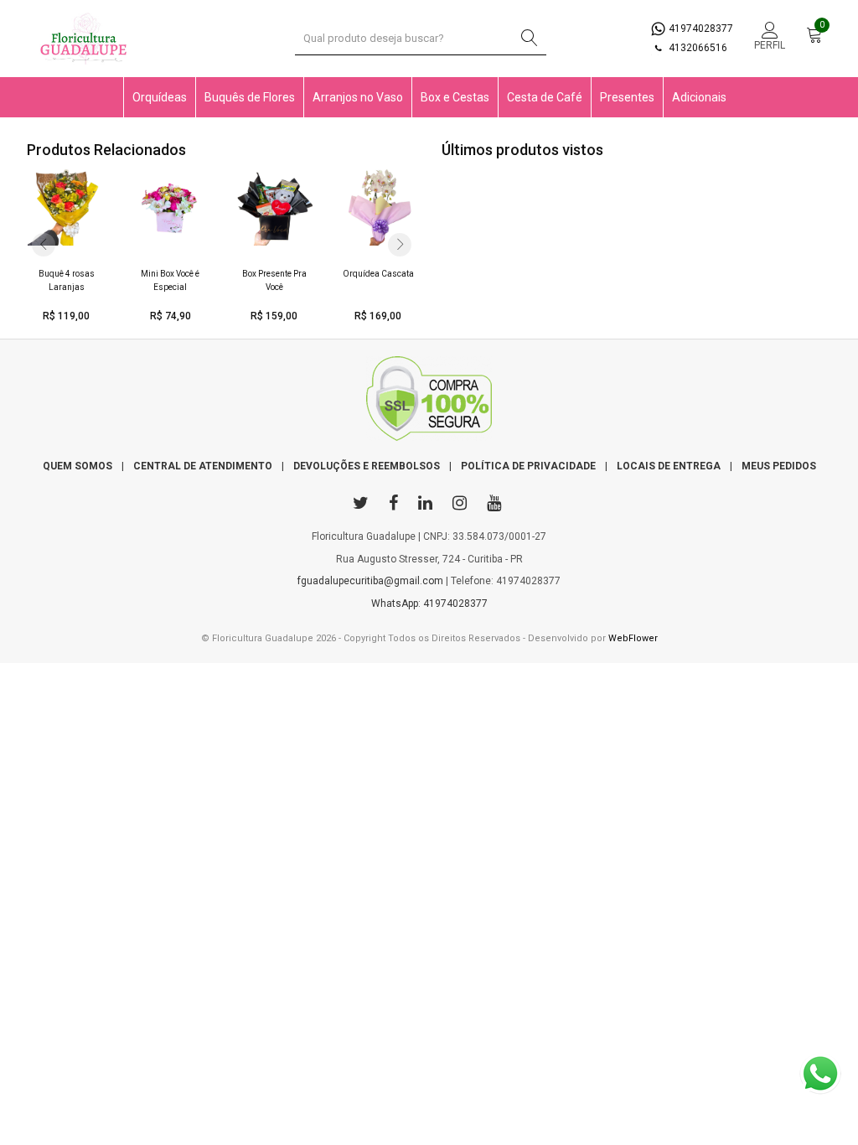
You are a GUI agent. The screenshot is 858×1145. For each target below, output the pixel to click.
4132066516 (696, 48)
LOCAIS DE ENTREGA (669, 466)
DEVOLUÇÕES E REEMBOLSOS (366, 466)
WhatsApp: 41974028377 (429, 603)
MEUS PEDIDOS (779, 466)
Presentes (627, 97)
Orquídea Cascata (378, 273)
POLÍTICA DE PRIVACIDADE (528, 466)
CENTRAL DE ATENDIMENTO (202, 466)
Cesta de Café (544, 97)
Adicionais (699, 97)
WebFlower (633, 638)
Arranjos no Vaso (358, 97)
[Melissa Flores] (429, 402)
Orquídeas (159, 97)
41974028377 (699, 28)
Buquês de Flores (249, 97)
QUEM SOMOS (77, 466)
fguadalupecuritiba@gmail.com (370, 581)
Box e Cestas (455, 97)
